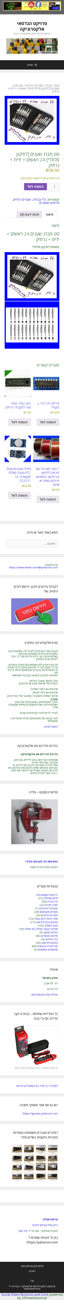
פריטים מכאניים (49, 203)
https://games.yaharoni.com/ (40, 1113)
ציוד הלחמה (51, 939)
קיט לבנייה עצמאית (47, 946)
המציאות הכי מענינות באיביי (41, 861)
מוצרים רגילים (34, 85)
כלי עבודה (39, 199)
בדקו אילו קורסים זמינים (45, 1225)
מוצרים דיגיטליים (49, 908)
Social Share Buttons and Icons (25, 1294)
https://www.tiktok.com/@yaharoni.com (33, 567)
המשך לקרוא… (50, 726)
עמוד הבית (52, 85)
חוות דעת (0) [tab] (29, 214)
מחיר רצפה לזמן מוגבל (46, 918)
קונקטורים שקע (49, 942)
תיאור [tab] (49, 214)
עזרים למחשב (50, 932)
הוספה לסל (35, 186)
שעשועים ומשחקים (48, 949)
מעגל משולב (51, 925)
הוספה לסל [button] (48, 422)
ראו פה (32, 1271)
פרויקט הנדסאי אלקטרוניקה (32, 26)
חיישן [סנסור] (51, 898)
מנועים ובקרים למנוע (47, 922)
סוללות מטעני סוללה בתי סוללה (41, 929)
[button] (11, 102)
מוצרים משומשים (49, 912)
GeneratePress (32, 1288)
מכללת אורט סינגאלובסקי (44, 994)
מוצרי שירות (51, 905)
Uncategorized (45, 894)
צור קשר (22, 1231)
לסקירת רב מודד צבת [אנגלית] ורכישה (37, 1086)
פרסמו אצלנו (50, 1219)
